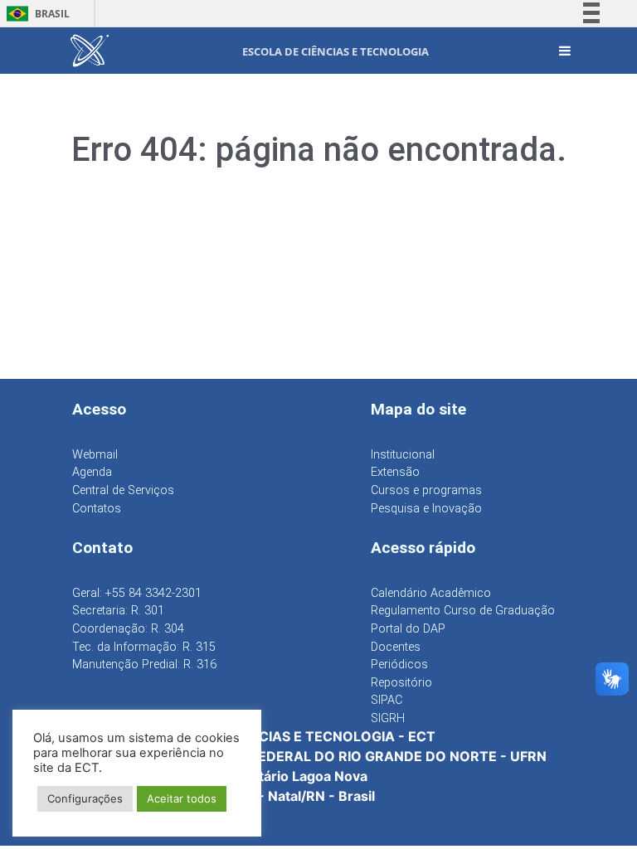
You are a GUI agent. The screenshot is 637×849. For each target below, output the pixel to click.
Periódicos (399, 664)
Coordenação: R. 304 (128, 629)
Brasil (35, 14)
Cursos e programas (426, 490)
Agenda (92, 472)
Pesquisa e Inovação (426, 509)
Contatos (96, 509)
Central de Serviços (123, 490)
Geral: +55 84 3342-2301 (137, 593)
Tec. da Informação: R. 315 (144, 647)
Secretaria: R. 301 (118, 611)
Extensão (395, 472)
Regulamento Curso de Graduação (463, 611)
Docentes (396, 647)
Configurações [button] (85, 798)
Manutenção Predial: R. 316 (144, 664)
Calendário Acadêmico (431, 593)
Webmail (95, 455)
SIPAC (386, 700)
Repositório (401, 683)
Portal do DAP (408, 629)
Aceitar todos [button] (181, 798)
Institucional (403, 455)
